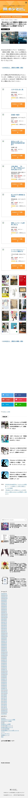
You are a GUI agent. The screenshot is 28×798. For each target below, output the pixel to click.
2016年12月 (4, 709)
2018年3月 (4, 685)
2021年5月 (4, 625)
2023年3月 (4, 593)
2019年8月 (4, 658)
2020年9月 (4, 638)
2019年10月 (4, 655)
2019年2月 (4, 668)
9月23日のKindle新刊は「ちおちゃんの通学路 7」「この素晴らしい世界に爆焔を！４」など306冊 (16, 486)
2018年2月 (4, 687)
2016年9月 (4, 713)
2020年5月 (4, 644)
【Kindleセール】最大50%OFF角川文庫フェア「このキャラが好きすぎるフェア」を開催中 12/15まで (18, 450)
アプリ (3, 732)
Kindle (3, 722)
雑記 (2, 736)
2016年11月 (4, 710)
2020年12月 (4, 633)
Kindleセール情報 (6, 411)
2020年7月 (4, 641)
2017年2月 (4, 706)
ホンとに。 (14, 790)
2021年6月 (4, 623)
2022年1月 (4, 612)
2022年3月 (4, 609)
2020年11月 (4, 634)
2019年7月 (4, 660)
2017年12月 (4, 690)
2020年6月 (4, 642)
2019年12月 (4, 652)
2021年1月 (4, 631)
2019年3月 (4, 666)
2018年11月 (4, 672)
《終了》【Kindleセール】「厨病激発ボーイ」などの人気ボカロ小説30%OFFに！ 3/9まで (18, 438)
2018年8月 (4, 677)
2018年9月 (4, 675)
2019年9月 (4, 657)
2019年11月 (4, 653)
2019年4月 (4, 664)
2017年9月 (4, 694)
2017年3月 (4, 704)
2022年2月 (4, 611)
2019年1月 (4, 669)
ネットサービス (5, 733)
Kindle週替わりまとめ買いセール (10, 730)
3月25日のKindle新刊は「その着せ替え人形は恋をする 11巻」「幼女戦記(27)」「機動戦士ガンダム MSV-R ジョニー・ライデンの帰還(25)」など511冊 (18, 553)
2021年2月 (4, 630)
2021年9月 (4, 619)
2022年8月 (4, 601)
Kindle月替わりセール (7, 727)
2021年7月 (4, 622)
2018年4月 (4, 683)
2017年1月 (4, 707)
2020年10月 (4, 636)
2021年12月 (4, 614)
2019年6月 (4, 661)
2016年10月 (4, 712)
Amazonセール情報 (6, 721)
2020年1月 (4, 650)
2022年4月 (4, 608)
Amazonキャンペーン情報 (8, 719)
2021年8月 (4, 620)
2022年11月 (4, 597)
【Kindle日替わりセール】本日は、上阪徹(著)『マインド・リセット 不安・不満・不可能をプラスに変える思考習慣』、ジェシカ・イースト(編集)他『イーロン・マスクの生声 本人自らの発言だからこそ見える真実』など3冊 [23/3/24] (18, 583)
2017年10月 (4, 693)
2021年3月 (4, 628)
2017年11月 (4, 691)
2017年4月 (4, 702)
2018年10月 (4, 674)
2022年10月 (4, 598)
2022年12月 (4, 595)
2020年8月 (4, 639)
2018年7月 (4, 679)
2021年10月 (4, 617)
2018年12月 (4, 671)
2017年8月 (4, 696)
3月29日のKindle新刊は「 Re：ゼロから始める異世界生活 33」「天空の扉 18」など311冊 (18, 526)
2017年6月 (4, 699)
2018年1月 (4, 688)
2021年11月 (4, 615)
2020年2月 (4, 649)
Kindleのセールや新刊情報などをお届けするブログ (14, 792)
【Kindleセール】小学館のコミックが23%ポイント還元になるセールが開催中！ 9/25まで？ (16, 492)
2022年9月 (4, 600)
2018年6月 (4, 680)
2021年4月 (4, 627)
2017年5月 (4, 701)
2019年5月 (4, 663)
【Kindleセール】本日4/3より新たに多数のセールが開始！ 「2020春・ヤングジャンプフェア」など (18, 462)
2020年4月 (4, 645)
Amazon (3, 718)
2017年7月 (4, 698)
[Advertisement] (14, 359)
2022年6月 (4, 604)
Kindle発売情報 (5, 729)
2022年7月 (4, 603)
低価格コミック (5, 735)
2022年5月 (4, 606)
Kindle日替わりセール (7, 725)
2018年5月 (4, 682)
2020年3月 (4, 647)
